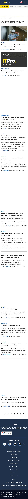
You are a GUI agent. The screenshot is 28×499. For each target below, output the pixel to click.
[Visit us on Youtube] (14, 444)
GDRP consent (14, 476)
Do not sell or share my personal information (14, 485)
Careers (14, 479)
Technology (3, 18)
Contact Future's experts (14, 451)
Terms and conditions (14, 460)
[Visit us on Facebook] (4, 444)
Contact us (14, 457)
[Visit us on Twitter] (9, 444)
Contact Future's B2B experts (14, 482)
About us (14, 454)
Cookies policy (14, 470)
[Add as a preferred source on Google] (6, 433)
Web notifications (14, 467)
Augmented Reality (13, 18)
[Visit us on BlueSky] (19, 444)
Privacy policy (14, 463)
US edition (8, 494)
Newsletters (14, 473)
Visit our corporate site (20, 428)
